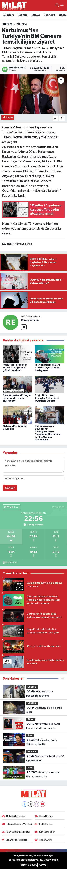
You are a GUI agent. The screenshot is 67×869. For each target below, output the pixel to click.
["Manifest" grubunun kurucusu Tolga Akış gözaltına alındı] (17, 354)
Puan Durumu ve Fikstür (18, 832)
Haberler (7, 24)
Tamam (42, 865)
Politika (22, 15)
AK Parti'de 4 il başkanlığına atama (39, 693)
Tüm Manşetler (47, 832)
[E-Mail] (24, 327)
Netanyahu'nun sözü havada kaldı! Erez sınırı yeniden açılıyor (43, 726)
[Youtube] (42, 804)
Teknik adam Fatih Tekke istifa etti (41, 742)
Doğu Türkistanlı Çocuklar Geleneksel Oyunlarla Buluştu (47, 398)
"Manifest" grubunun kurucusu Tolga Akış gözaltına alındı (15, 368)
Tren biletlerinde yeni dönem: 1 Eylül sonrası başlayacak (47, 368)
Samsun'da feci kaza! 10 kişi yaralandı (45, 758)
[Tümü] (62, 678)
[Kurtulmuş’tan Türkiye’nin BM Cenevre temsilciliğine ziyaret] (33, 94)
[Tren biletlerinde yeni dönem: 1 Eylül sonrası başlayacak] (49, 354)
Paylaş (9, 117)
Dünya (35, 15)
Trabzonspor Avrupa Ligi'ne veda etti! (43, 774)
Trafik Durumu (46, 824)
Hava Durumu (46, 816)
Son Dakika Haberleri (16, 840)
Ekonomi (49, 15)
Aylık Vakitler (11, 562)
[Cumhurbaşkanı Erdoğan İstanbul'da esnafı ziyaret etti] (17, 384)
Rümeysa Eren (30, 320)
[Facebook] (24, 804)
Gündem (8, 15)
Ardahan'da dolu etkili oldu (44, 710)
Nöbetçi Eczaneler (16, 816)
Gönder (10, 488)
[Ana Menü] (62, 5)
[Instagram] (36, 804)
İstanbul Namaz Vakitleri (19, 824)
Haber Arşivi (45, 840)
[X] (30, 804)
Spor (30, 735)
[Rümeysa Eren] (10, 322)
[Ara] (57, 5)
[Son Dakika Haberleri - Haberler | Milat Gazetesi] (14, 5)
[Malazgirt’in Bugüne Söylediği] (17, 415)
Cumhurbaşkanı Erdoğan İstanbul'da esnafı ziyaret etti (17, 398)
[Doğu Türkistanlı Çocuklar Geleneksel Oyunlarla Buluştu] (49, 384)
